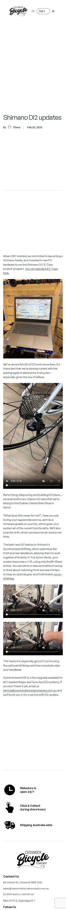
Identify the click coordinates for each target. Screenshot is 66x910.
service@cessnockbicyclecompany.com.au (30, 690)
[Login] (53, 11)
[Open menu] (33, 11)
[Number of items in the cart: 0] (43, 11)
